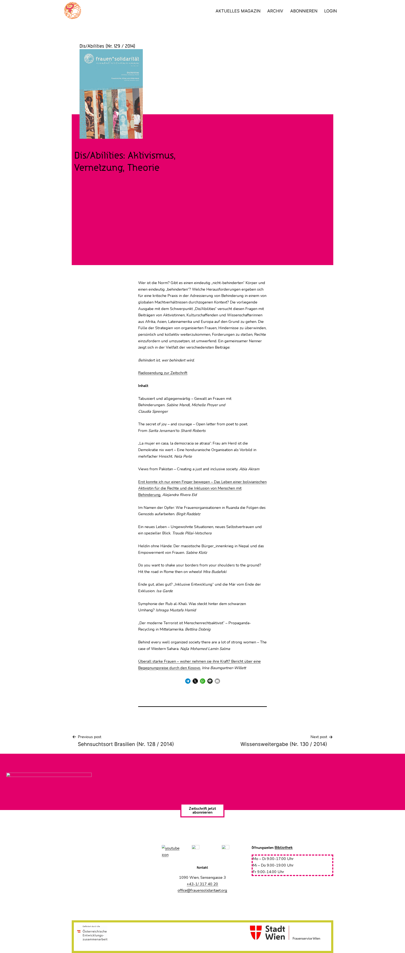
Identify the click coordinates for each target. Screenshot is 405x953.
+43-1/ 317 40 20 (202, 884)
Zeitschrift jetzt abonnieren (202, 810)
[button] (187, 681)
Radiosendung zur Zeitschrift (162, 372)
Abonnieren (303, 10)
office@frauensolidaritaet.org (202, 890)
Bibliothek (284, 847)
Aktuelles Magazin (238, 10)
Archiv (275, 10)
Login (330, 10)
